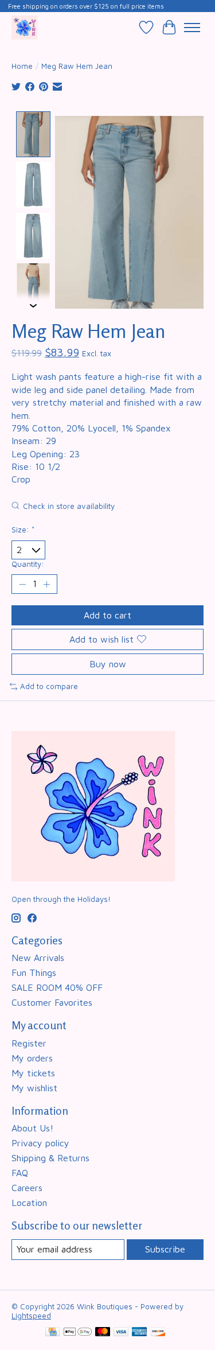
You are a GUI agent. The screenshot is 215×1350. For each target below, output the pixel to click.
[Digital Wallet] (78, 1332)
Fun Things (33, 972)
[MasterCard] (102, 1332)
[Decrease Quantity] (22, 584)
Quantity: (27, 564)
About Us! (32, 1128)
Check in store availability (69, 506)
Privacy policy (40, 1143)
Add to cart (107, 615)
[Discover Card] (158, 1332)
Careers (26, 1187)
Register (28, 1043)
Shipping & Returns (50, 1158)
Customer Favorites (51, 1002)
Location (29, 1202)
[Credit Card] (52, 1332)
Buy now (107, 664)
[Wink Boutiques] (24, 27)
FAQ (19, 1173)
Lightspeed (31, 1315)
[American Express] (139, 1332)
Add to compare (49, 686)
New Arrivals (37, 957)
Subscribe (165, 1249)
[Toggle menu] (192, 27)
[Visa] (121, 1332)
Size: (22, 529)
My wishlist (34, 1088)
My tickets (33, 1073)
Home (22, 66)
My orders (32, 1058)
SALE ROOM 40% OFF (57, 987)
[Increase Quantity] (46, 584)
